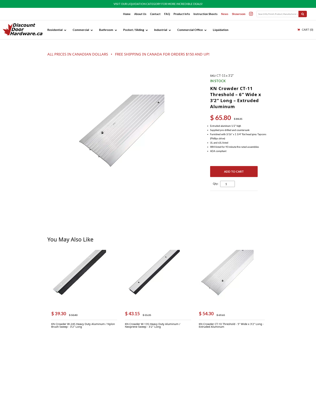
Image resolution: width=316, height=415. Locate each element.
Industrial (160, 29)
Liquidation (220, 29)
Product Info (182, 14)
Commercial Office (190, 29)
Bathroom (106, 29)
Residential (55, 29)
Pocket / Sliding (133, 29)
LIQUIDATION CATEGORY (144, 3)
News (224, 14)
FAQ (167, 14)
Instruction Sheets (205, 14)
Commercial (81, 29)
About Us (140, 14)
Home (127, 14)
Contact (155, 14)
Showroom (238, 14)
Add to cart (234, 171)
